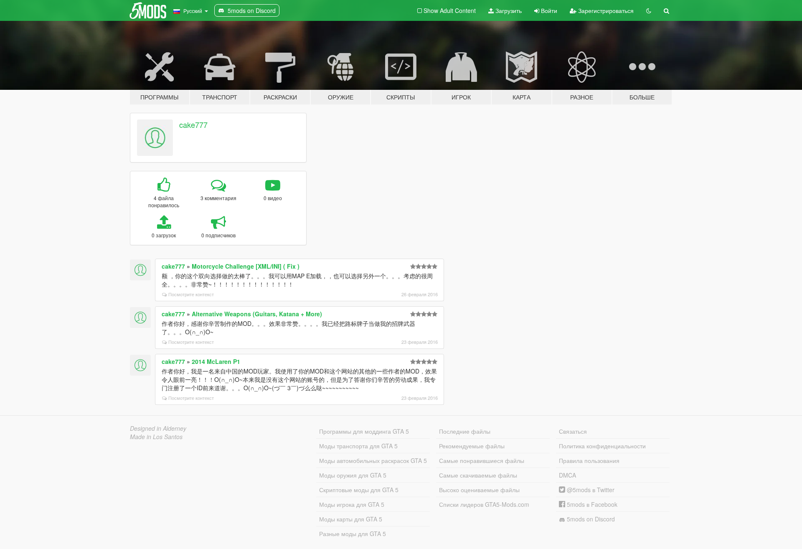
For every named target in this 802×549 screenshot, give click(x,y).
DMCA (567, 475)
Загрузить (508, 10)
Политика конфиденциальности (602, 446)
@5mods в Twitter (589, 489)
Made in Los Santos (156, 436)
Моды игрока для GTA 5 (351, 504)
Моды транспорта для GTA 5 (358, 446)
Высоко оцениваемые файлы (479, 489)
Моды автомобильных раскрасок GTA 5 (373, 460)
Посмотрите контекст (191, 294)
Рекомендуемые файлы (472, 446)
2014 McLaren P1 (216, 361)
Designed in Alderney (158, 428)
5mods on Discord (590, 519)
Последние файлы (464, 431)
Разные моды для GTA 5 (352, 533)
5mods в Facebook (591, 504)
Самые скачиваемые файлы (478, 475)
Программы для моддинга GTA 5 (364, 431)
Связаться (573, 431)
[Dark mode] (648, 10)
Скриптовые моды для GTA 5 (358, 489)
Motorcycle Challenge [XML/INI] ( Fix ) (245, 266)
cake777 (193, 124)
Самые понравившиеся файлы (481, 460)
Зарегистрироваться (605, 10)
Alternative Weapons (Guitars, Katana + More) (257, 314)
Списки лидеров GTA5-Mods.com (484, 504)
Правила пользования (589, 460)
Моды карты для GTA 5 (350, 519)
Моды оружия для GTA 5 (352, 475)
